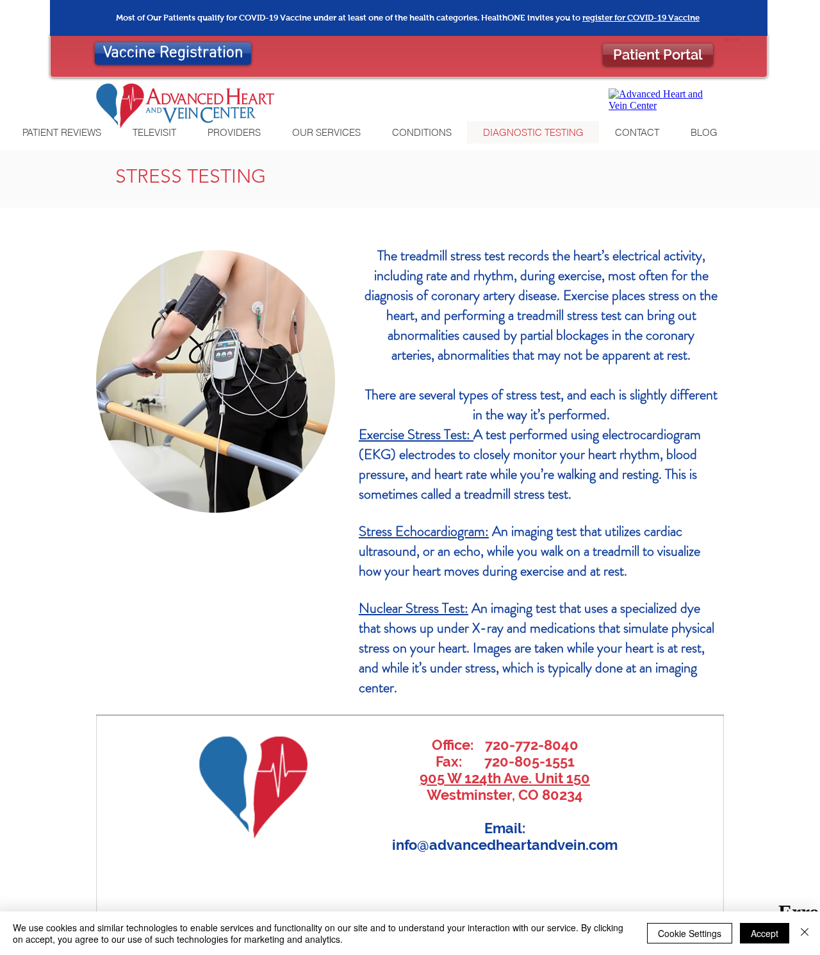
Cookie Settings (689, 933)
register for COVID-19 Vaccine (641, 17)
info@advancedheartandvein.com (505, 844)
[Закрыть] (804, 933)
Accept (764, 933)
